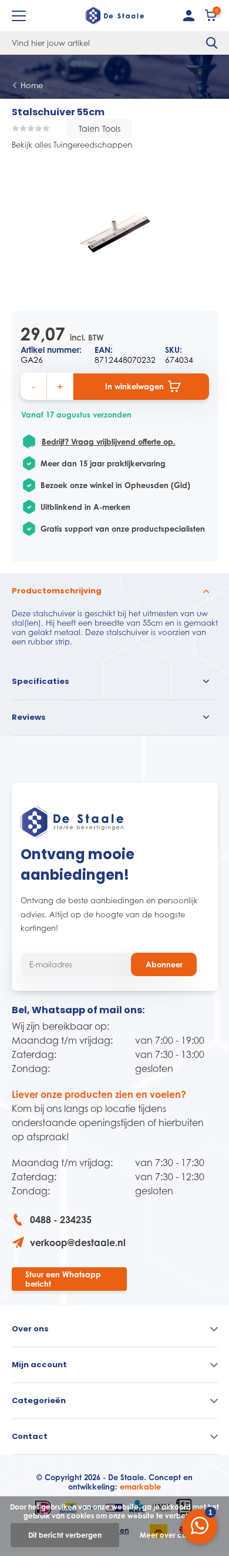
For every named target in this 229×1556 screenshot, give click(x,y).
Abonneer (164, 964)
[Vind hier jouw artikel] (212, 43)
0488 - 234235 (61, 1220)
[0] (211, 18)
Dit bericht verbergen (65, 1535)
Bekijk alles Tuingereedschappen (72, 144)
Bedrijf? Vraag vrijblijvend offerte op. (109, 441)
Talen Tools (99, 128)
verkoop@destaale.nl (78, 1242)
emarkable (140, 1486)
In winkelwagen (134, 386)
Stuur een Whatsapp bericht (63, 1279)
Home (32, 85)
